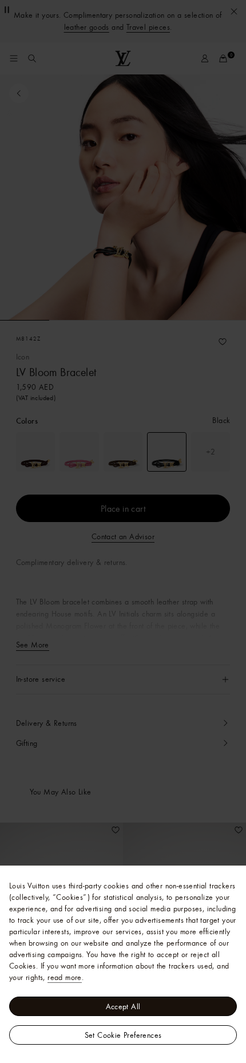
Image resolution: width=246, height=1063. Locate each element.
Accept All (123, 1006)
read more (64, 977)
